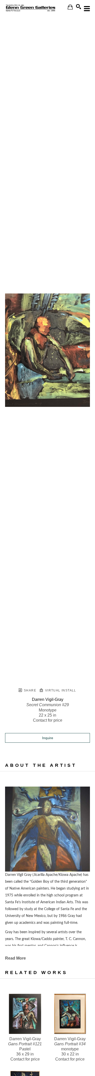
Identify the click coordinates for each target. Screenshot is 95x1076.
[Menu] (87, 8)
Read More (15, 958)
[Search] (78, 6)
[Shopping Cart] (70, 7)
